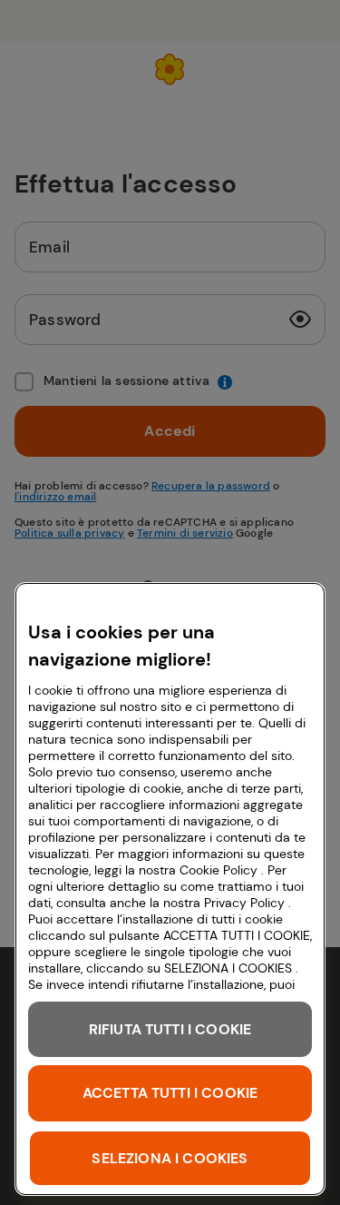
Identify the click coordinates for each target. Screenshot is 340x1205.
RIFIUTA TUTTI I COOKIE (170, 1029)
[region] (170, 889)
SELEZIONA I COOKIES (170, 1158)
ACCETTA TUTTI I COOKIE (170, 1092)
